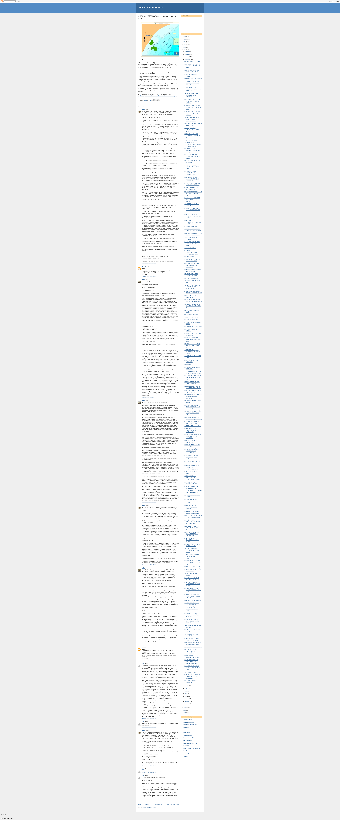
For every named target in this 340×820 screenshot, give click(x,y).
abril (186, 696)
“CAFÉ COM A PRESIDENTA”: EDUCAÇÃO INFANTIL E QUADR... (192, 556)
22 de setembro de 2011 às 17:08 (149, 263)
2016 (184, 36)
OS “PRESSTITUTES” (190, 672)
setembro (187, 59)
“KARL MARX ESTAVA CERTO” (192, 317)
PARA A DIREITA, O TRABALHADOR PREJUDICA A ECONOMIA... (192, 222)
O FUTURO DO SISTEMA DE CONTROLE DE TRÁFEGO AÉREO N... (192, 596)
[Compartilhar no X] (155, 100)
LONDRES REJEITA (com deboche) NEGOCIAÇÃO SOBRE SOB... (191, 179)
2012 (184, 47)
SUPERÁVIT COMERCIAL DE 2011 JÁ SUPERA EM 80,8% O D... (192, 305)
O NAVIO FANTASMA (190, 248)
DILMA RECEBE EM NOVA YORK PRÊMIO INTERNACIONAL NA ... (191, 467)
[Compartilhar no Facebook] (157, 100)
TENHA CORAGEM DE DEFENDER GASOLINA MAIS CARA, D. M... (193, 89)
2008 (184, 712)
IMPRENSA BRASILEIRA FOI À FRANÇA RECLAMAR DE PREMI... (192, 166)
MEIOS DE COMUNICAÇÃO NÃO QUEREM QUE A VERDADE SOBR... (191, 533)
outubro (187, 56)
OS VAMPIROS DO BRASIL (191, 278)
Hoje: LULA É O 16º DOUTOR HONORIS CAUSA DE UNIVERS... (192, 199)
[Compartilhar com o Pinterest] (159, 100)
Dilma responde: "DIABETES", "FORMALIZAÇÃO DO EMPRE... (192, 457)
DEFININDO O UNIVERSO (191, 319)
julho (186, 688)
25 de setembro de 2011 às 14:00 (149, 798)
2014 (184, 42)
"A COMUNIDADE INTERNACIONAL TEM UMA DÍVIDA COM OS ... (192, 144)
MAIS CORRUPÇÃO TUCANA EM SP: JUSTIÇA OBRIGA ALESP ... (192, 101)
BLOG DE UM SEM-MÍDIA (190, 724)
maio (186, 693)
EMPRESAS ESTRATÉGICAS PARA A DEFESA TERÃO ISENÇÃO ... (192, 621)
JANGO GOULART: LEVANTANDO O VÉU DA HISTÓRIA (191, 540)
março (186, 699)
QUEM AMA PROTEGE (190, 140)
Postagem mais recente (144, 804)
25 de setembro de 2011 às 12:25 (149, 718)
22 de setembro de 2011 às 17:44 (149, 276)
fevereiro (187, 701)
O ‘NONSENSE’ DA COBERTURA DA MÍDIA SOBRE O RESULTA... (191, 252)
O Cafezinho (186, 745)
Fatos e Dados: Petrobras (190, 738)
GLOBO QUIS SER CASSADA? (192, 61)
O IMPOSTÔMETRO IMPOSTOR (193, 647)
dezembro (187, 51)
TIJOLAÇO (186, 753)
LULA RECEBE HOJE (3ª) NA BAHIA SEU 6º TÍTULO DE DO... (192, 527)
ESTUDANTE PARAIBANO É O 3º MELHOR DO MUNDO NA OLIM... (192, 339)
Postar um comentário (143, 802)
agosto (187, 686)
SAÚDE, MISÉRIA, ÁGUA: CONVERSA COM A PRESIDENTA (191, 95)
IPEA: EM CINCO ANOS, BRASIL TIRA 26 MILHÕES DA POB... (192, 584)
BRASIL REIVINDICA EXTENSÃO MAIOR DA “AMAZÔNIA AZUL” (191, 173)
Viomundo (186, 756)
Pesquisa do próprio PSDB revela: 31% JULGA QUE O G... (192, 210)
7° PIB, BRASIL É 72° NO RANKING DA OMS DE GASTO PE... (191, 609)
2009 (184, 710)
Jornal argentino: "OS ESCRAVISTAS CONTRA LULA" (191, 129)
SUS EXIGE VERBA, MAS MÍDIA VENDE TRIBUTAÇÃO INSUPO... (192, 351)
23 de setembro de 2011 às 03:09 (149, 643)
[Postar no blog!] (154, 100)
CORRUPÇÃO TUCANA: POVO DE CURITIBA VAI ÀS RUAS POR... (192, 107)
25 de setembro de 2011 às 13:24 (149, 765)
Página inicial (158, 804)
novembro (187, 54)
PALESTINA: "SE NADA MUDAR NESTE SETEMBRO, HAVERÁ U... (193, 396)
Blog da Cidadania (188, 722)
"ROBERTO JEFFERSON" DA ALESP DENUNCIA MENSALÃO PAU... (192, 287)
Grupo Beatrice (187, 740)
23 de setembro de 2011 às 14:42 (149, 660)
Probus (143, 109)
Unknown (144, 266)
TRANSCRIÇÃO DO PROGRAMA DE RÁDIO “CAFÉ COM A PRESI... (193, 193)
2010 (184, 707)
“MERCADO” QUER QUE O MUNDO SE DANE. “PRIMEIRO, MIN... (191, 119)
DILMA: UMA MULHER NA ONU (192, 566)
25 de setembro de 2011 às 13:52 (149, 772)
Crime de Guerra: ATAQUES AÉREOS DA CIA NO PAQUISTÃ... (191, 265)
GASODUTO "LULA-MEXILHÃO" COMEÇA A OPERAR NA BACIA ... (192, 413)
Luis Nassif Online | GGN (190, 743)
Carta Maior (186, 732)
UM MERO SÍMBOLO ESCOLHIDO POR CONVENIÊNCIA (190, 651)
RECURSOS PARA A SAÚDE (192, 256)
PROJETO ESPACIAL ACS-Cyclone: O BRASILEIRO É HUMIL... (192, 156)
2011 (184, 49)
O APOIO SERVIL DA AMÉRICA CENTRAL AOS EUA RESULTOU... (192, 676)
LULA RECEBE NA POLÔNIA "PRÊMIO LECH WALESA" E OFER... (192, 65)
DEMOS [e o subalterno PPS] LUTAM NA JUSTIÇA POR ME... (192, 345)
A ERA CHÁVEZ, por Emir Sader (192, 426)
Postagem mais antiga (173, 804)
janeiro (187, 704)
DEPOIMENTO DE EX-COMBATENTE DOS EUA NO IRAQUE (192, 501)
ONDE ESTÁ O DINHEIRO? (191, 314)
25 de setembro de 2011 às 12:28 (149, 727)
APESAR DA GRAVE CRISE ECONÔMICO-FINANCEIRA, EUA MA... (192, 590)
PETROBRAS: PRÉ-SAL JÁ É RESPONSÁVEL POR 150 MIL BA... (193, 562)
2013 (184, 44)
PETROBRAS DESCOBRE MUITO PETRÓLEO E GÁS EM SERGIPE (192, 407)
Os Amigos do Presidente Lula (191, 748)
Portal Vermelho (187, 751)
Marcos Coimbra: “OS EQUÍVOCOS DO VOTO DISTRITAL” (191, 507)
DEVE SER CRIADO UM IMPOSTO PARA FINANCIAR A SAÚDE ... (192, 216)
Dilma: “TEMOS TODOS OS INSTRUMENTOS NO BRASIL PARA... (193, 667)
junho (186, 691)
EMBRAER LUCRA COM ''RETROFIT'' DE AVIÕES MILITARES (191, 615)
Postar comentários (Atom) (149, 807)
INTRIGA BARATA (189, 364)
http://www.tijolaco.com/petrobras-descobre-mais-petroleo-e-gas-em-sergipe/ (157, 96)
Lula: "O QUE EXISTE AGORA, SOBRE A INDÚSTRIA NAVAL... (192, 243)
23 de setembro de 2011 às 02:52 (149, 564)
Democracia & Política (150, 7)
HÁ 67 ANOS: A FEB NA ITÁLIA (192, 600)
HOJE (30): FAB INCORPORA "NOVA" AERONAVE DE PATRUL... (192, 113)
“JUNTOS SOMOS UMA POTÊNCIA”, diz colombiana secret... (192, 550)
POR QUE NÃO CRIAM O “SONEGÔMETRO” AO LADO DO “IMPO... (192, 135)
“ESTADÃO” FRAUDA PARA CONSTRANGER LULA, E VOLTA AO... (191, 83)
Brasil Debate (187, 730)
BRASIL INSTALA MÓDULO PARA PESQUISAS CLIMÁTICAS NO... (191, 451)
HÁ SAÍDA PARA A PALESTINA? (193, 78)
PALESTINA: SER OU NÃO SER (193, 326)
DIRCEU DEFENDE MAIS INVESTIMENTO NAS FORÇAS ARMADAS (191, 661)
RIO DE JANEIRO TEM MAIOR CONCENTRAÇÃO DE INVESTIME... (192, 436)
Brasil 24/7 (186, 727)
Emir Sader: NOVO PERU (191, 226)
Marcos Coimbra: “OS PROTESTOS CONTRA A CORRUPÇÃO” (191, 430)
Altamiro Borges (187, 719)
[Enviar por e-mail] (152, 100)
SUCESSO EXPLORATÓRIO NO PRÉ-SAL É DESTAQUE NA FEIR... (193, 377)
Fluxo (143, 663)
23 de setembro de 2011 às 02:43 (149, 502)
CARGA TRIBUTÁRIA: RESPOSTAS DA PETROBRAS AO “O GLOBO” (192, 477)
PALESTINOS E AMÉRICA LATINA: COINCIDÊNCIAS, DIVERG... (192, 150)
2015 (184, 39)
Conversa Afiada (187, 735)
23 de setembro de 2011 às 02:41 (149, 397)
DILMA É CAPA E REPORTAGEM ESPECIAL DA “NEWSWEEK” (192, 521)
